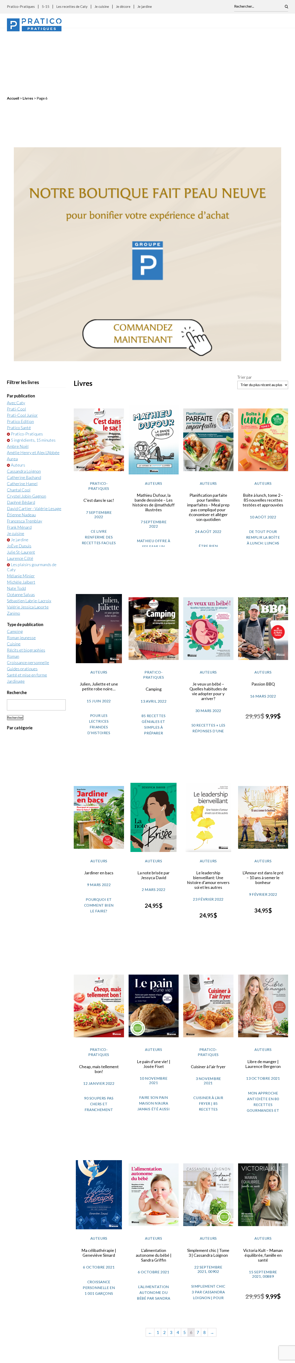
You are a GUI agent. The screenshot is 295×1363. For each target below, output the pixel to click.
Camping (15, 573)
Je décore (123, 6)
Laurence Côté (20, 500)
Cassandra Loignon (24, 413)
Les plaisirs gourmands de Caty (31, 509)
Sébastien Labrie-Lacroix (29, 542)
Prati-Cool (16, 350)
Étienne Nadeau (21, 456)
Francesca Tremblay (24, 462)
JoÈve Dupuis (19, 487)
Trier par (244, 319)
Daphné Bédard (21, 444)
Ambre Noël (18, 388)
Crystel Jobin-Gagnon (26, 438)
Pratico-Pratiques (21, 6)
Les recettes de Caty (72, 6)
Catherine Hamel (22, 425)
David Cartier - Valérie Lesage (34, 450)
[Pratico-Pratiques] (34, 24)
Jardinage (16, 623)
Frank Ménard (19, 469)
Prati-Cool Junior (22, 357)
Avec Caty (16, 344)
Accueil (13, 40)
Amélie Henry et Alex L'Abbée (33, 394)
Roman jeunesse (21, 579)
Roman (13, 598)
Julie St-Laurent (21, 494)
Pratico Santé (19, 369)
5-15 (45, 6)
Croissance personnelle (28, 604)
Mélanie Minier (21, 517)
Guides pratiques (22, 610)
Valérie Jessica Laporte (28, 548)
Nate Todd (16, 530)
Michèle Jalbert (21, 523)
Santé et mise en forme (27, 616)
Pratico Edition (20, 363)
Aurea (12, 400)
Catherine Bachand (24, 419)
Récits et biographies (26, 591)
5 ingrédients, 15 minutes (33, 381)
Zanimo (13, 555)
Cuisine (14, 585)
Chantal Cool (18, 431)
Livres (28, 40)
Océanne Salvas (21, 536)
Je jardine (144, 6)
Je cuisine (101, 6)
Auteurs (18, 406)
